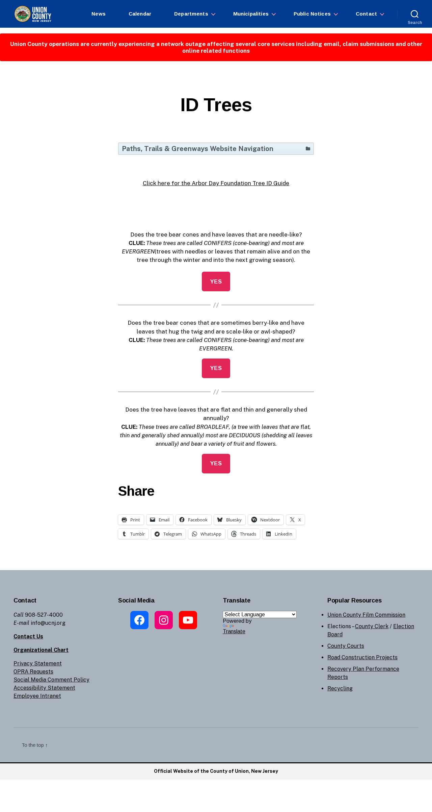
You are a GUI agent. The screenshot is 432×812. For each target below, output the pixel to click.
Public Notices (312, 14)
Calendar (140, 14)
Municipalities (251, 14)
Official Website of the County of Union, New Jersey (216, 771)
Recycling (340, 688)
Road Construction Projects (362, 657)
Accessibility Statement (44, 688)
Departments (191, 14)
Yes (216, 281)
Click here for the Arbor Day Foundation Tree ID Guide (216, 183)
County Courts (345, 646)
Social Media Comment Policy (51, 679)
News (98, 14)
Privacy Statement (38, 663)
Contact (366, 14)
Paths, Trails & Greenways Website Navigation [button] (197, 149)
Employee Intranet (37, 696)
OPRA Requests (33, 671)
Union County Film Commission (366, 615)
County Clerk (371, 626)
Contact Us (28, 636)
